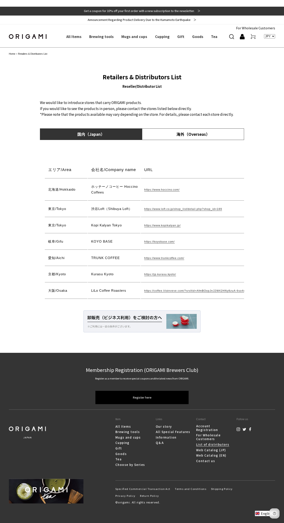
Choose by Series (130, 465)
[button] (231, 36)
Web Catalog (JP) (211, 450)
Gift (118, 448)
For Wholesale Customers (255, 28)
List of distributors (212, 444)
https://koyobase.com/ (159, 241)
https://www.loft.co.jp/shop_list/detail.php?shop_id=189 (183, 209)
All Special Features (173, 432)
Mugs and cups (128, 437)
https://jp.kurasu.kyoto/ (160, 274)
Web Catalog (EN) (211, 455)
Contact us (205, 461)
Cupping (122, 443)
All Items (123, 427)
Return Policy (149, 495)
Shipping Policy (222, 489)
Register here (142, 397)
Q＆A (160, 443)
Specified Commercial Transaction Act (142, 489)
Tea (118, 459)
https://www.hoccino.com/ (162, 189)
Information (166, 437)
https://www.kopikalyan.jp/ (162, 225)
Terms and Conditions (190, 489)
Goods (121, 454)
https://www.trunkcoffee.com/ (164, 258)
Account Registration (207, 428)
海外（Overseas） (193, 134)
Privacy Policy (125, 495)
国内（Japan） (91, 134)
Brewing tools (127, 432)
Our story (164, 427)
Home (12, 53)
